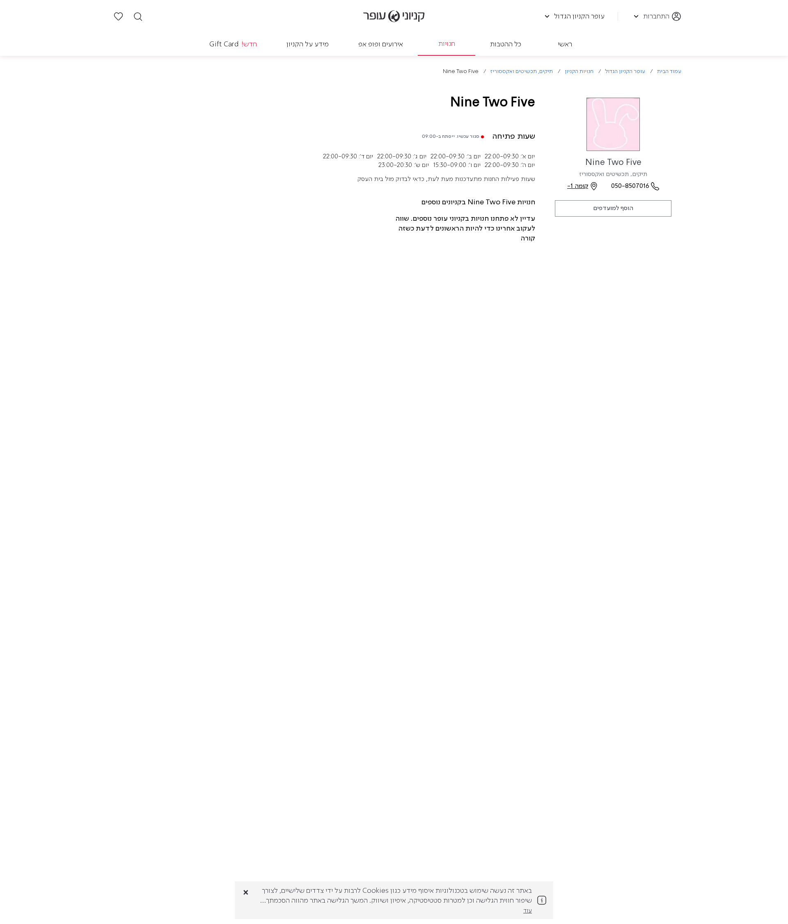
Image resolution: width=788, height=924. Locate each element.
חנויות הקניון (579, 71)
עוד (527, 911)
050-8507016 (630, 186)
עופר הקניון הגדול (625, 71)
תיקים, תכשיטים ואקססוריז (521, 71)
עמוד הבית (669, 71)
